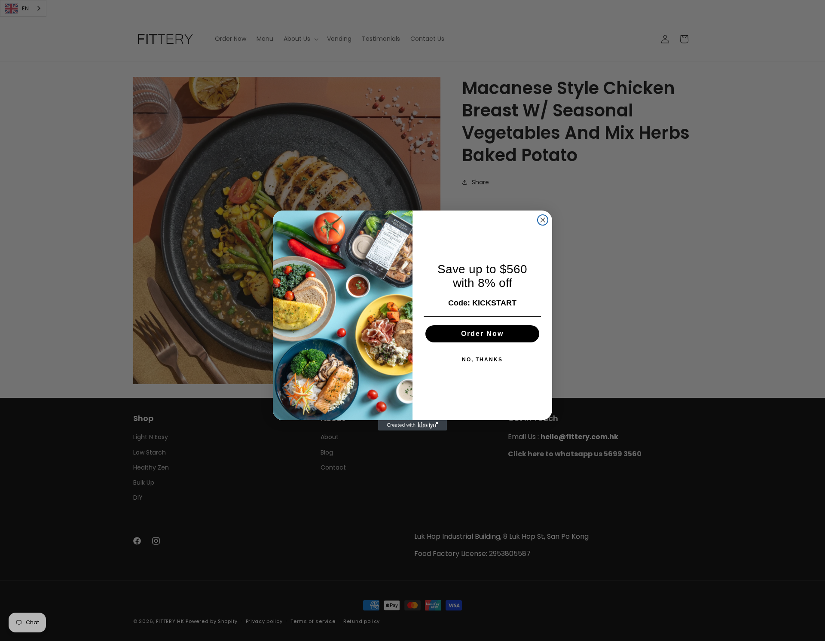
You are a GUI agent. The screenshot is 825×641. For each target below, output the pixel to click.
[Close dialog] (543, 220)
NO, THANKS (482, 360)
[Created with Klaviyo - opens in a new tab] (412, 425)
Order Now (482, 333)
